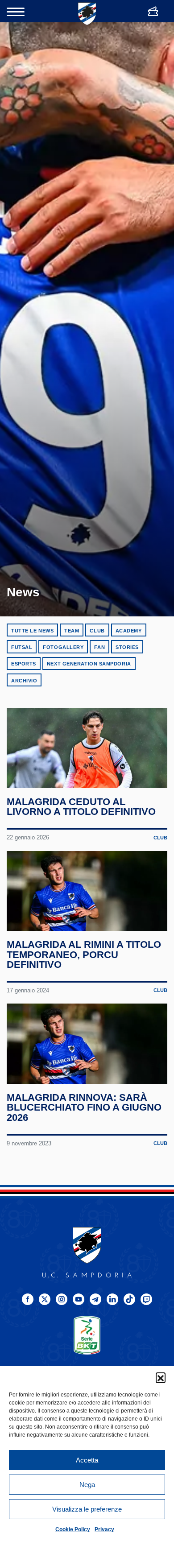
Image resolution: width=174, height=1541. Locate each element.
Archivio (24, 680)
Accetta (87, 1460)
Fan (99, 647)
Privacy (104, 1529)
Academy (129, 630)
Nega (87, 1484)
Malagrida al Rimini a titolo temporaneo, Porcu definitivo (84, 954)
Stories (127, 647)
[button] (160, 1377)
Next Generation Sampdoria (89, 663)
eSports (23, 663)
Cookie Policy (72, 1529)
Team (71, 630)
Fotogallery (63, 647)
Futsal (21, 647)
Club (97, 630)
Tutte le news (32, 630)
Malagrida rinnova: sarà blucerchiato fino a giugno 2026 (84, 1107)
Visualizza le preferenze (87, 1509)
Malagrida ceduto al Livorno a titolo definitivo (81, 807)
